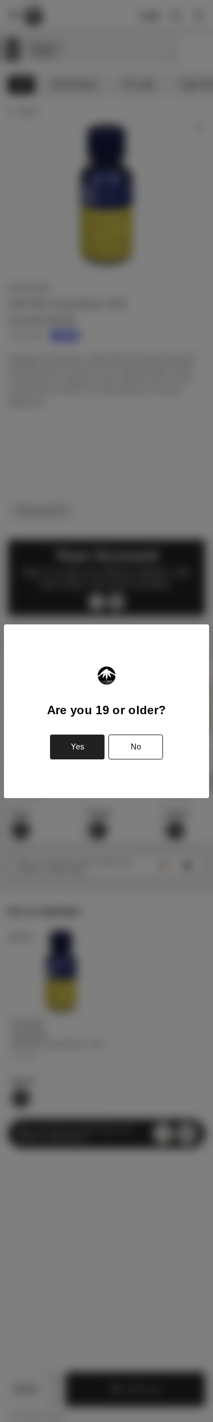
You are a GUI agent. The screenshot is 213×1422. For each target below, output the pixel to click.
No (136, 747)
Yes (77, 747)
